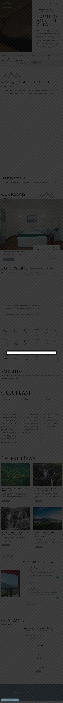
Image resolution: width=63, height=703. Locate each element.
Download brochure (9, 700)
